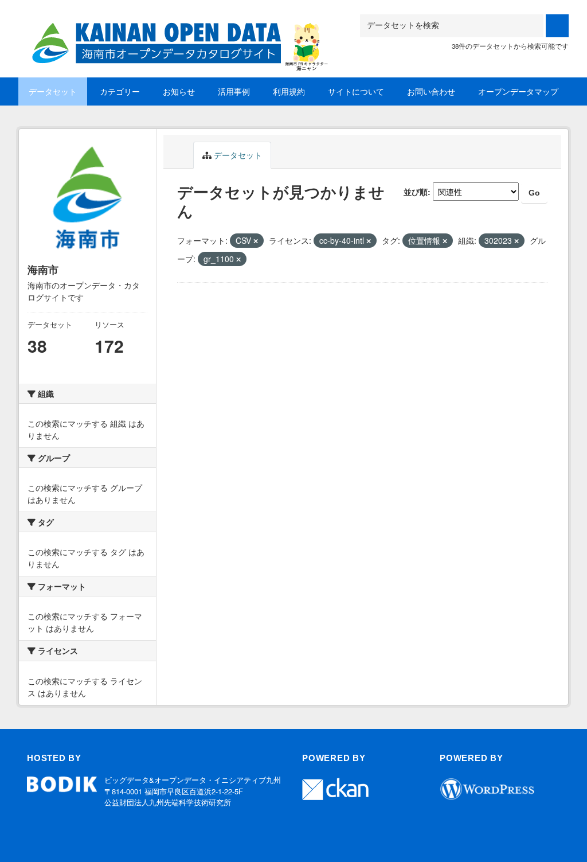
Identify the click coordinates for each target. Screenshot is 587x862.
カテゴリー (120, 91)
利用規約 (289, 91)
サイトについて (356, 91)
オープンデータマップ (518, 91)
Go (534, 192)
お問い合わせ (431, 91)
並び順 (416, 191)
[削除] (255, 240)
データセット (53, 91)
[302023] (176, 28)
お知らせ (179, 91)
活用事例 (234, 91)
